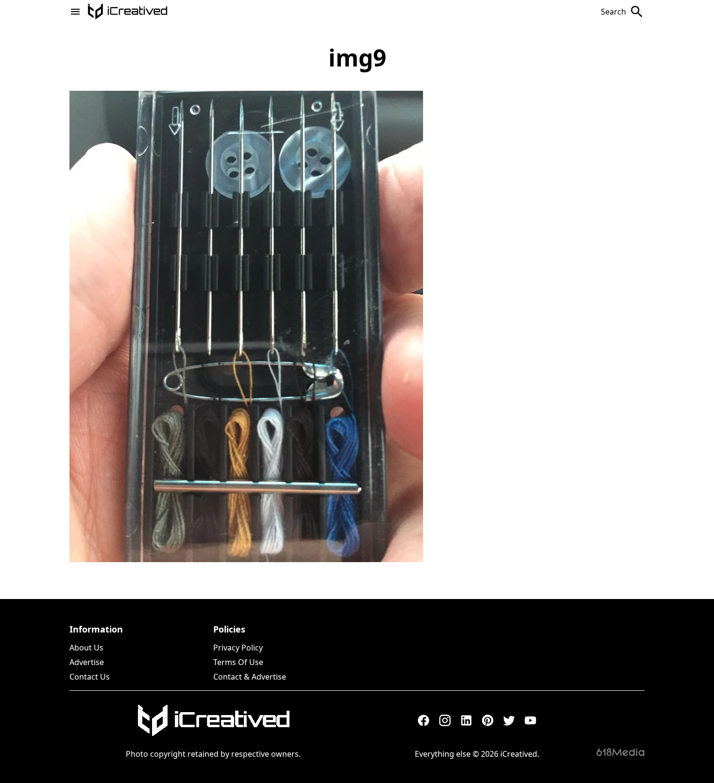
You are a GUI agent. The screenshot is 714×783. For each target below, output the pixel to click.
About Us (86, 647)
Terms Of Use (238, 662)
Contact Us (89, 676)
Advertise (86, 662)
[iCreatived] (213, 720)
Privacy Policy (238, 647)
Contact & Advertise (249, 676)
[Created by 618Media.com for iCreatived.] (620, 752)
